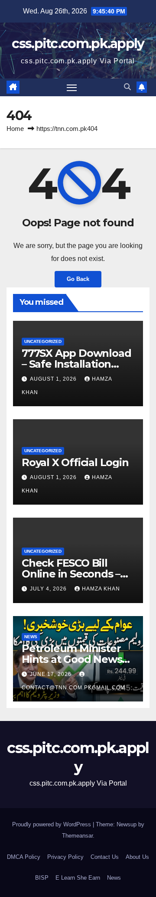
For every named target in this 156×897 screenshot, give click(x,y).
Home (15, 128)
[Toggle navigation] (71, 88)
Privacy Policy (65, 857)
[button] (127, 87)
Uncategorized (43, 341)
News (30, 636)
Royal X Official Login (76, 462)
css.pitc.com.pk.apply (78, 44)
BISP (42, 877)
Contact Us (105, 857)
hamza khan (101, 589)
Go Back (78, 279)
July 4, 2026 (49, 589)
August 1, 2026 (54, 379)
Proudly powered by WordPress (52, 824)
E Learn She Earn (77, 877)
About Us (137, 857)
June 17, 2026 (51, 674)
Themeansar (77, 835)
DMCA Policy (23, 857)
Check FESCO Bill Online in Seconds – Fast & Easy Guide (71, 574)
